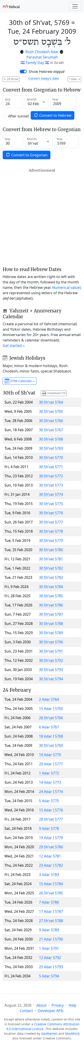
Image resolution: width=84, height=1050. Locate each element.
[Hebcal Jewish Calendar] (11, 6)
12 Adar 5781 (50, 856)
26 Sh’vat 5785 (51, 893)
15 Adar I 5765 (51, 708)
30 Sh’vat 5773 (51, 485)
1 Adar (74, 79)
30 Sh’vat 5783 (51, 577)
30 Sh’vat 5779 (51, 540)
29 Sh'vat (11, 79)
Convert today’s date (43, 78)
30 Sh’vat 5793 (51, 669)
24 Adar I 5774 (51, 791)
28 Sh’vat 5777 (51, 819)
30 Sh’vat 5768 (51, 439)
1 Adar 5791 (49, 948)
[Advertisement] (42, 217)
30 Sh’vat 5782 (51, 568)
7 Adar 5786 (49, 902)
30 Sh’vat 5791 (51, 651)
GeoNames (49, 1033)
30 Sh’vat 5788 (51, 623)
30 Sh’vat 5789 (51, 632)
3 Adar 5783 (49, 874)
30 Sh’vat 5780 (51, 549)
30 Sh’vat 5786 (51, 605)
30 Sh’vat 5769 (51, 448)
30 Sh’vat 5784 (51, 586)
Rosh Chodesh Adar (42, 51)
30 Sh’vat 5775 (51, 503)
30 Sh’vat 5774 (51, 494)
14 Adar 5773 (50, 782)
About (41, 1005)
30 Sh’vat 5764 (51, 402)
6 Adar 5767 (49, 727)
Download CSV (56, 393)
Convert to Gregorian (28, 155)
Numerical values (66, 287)
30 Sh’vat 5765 (51, 411)
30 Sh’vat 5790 (51, 641)
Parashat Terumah (42, 57)
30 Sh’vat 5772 (51, 475)
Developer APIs (51, 1010)
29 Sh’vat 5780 (51, 846)
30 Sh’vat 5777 (51, 522)
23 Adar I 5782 (51, 865)
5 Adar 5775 (49, 800)
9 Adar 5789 (49, 929)
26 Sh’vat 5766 (51, 717)
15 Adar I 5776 (51, 810)
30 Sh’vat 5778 (51, 531)
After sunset (18, 116)
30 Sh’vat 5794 (51, 678)
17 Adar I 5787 (51, 911)
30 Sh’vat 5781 (51, 558)
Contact (26, 1010)
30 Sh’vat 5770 (51, 457)
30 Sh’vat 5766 (51, 420)
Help (72, 1005)
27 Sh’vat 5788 (51, 920)
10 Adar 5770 (50, 754)
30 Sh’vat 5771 (51, 466)
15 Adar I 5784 (51, 883)
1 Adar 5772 (49, 773)
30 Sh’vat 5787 (51, 614)
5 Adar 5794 (49, 976)
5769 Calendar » (21, 381)
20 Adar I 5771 (51, 763)
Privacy (58, 1005)
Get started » (14, 345)
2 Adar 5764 (49, 699)
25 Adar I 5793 (51, 966)
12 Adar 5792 (50, 957)
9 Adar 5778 (49, 828)
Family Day (35, 62)
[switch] (23, 71)
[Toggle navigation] (75, 6)
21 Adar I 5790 (51, 939)
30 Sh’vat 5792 (51, 660)
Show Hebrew (46, 71)
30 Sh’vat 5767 (51, 429)
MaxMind (72, 1033)
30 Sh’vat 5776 (51, 512)
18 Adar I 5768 (51, 736)
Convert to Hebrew (54, 115)
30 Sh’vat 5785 (51, 595)
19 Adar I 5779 (51, 837)
